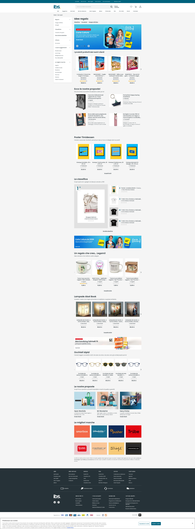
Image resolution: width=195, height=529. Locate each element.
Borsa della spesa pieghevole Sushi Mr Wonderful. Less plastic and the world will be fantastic (97, 115)
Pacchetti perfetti (59, 58)
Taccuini (131, 474)
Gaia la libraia (79, 505)
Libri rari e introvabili (73, 476)
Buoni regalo (90, 1)
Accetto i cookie (156, 523)
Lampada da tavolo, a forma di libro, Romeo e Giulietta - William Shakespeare (132, 321)
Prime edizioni (72, 474)
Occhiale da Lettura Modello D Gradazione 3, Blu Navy (81, 374)
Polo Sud (57, 74)
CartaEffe (77, 1)
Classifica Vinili (87, 482)
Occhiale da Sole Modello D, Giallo (108, 374)
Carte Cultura (98, 1)
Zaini (130, 480)
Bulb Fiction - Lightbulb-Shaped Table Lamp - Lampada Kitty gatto (99, 279)
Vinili (85, 478)
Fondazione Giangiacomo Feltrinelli (132, 503)
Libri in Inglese (57, 480)
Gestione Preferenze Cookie (98, 507)
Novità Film (101, 474)
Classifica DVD (102, 476)
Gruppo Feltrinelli (129, 498)
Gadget (57, 25)
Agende (130, 476)
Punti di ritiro (83, 1)
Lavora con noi (112, 505)
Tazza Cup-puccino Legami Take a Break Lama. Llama (83, 279)
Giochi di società (118, 478)
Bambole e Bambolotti (119, 480)
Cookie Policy (70, 527)
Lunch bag (57, 53)
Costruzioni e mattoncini (119, 474)
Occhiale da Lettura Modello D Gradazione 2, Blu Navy (134, 374)
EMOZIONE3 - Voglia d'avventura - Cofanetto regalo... (100, 75)
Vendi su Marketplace (114, 503)
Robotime (57, 70)
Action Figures (117, 482)
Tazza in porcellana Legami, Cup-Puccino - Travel (132, 279)
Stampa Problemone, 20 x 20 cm (115, 163)
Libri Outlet (56, 478)
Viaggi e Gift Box (59, 22)
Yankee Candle (58, 67)
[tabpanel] (107, 37)
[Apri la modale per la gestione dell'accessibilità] (139, 514)
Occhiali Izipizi (58, 72)
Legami (57, 65)
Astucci (130, 482)
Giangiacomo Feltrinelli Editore (133, 501)
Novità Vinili (86, 480)
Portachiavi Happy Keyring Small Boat (131, 96)
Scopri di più (81, 106)
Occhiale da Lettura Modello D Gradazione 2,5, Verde (95, 374)
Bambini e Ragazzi (103, 482)
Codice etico (112, 507)
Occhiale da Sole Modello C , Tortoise (121, 374)
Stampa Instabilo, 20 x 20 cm (83, 163)
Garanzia (94, 505)
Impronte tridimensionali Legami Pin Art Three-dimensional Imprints (95, 96)
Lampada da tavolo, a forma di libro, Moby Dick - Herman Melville (100, 321)
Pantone (57, 77)
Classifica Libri (57, 476)
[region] (97, 523)
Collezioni (71, 480)
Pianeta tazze (58, 50)
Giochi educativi (117, 476)
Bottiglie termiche (59, 55)
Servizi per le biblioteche (114, 498)
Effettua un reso (95, 503)
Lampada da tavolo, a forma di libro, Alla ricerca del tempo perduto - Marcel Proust (83, 321)
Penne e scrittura (132, 478)
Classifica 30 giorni (59, 32)
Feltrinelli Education (130, 506)
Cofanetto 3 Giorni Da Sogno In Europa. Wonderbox (83, 75)
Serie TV (100, 480)
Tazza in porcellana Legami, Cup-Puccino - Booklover (116, 279)
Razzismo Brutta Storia (131, 508)
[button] (111, 7)
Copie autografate (73, 478)
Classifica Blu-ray (103, 478)
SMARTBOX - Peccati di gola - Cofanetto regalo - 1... (132, 75)
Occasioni (57, 43)
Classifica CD (87, 476)
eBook (55, 482)
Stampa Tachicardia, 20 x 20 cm (99, 163)
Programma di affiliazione (115, 501)
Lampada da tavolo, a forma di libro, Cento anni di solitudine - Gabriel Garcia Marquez (116, 321)
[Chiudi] (192, 523)
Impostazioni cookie (144, 523)
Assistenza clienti (117, 1)
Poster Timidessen (59, 79)
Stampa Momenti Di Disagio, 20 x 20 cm (132, 163)
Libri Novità (56, 474)
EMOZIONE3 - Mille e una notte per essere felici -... (116, 75)
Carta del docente (106, 1)
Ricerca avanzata (116, 6)
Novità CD (86, 474)
